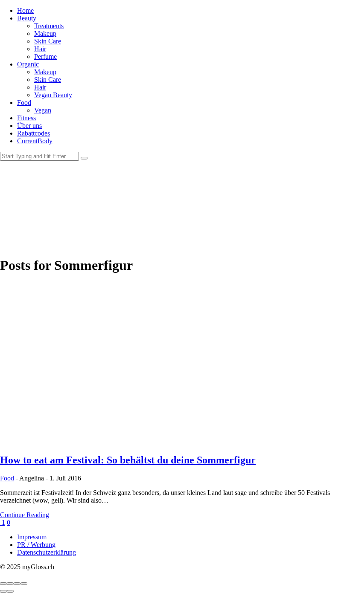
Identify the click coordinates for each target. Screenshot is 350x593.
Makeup (45, 33)
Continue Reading (24, 514)
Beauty (26, 18)
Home (25, 10)
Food (24, 102)
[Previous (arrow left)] (3, 591)
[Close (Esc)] (3, 583)
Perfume (45, 56)
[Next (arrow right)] (10, 591)
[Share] (10, 583)
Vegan (42, 110)
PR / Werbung (36, 544)
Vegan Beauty (53, 94)
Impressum (32, 537)
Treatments (49, 25)
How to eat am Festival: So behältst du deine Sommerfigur (128, 460)
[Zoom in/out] (23, 583)
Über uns (29, 125)
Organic (28, 64)
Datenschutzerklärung (46, 552)
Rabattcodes (33, 133)
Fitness (26, 117)
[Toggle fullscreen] (17, 583)
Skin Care (47, 41)
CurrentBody (34, 141)
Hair (40, 48)
